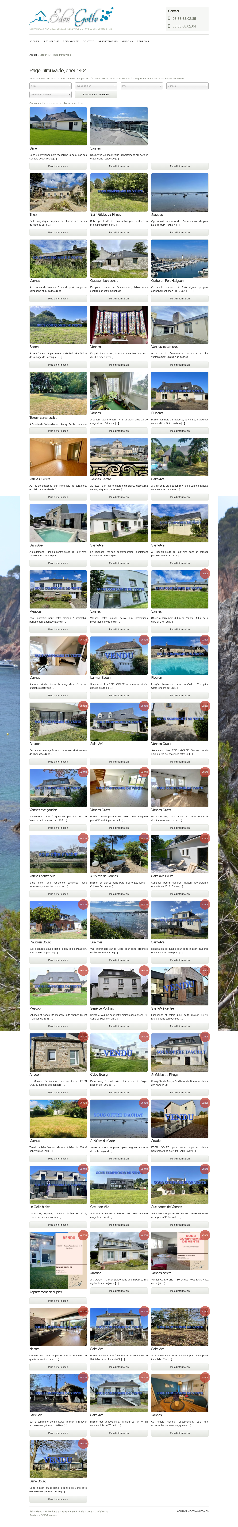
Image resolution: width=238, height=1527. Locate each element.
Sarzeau (157, 215)
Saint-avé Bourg (162, 876)
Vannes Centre (39, 479)
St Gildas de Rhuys (164, 1075)
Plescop (34, 1008)
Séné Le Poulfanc (102, 1008)
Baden (34, 347)
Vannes (95, 148)
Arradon (34, 744)
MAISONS (127, 42)
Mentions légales (198, 1511)
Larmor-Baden (100, 678)
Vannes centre (161, 1273)
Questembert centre (104, 281)
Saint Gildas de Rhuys (105, 214)
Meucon (35, 611)
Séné (33, 148)
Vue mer (96, 942)
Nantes (34, 1349)
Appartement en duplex (45, 1292)
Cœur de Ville (99, 1207)
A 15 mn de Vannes (104, 876)
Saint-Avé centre (162, 1008)
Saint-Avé (157, 479)
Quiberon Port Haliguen (167, 281)
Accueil (34, 42)
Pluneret (157, 413)
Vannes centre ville (42, 876)
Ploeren (156, 678)
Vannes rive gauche (43, 810)
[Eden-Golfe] (74, 17)
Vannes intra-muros (164, 347)
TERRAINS (143, 42)
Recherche (51, 42)
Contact (88, 42)
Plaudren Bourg (40, 942)
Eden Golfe (71, 42)
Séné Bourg (37, 1481)
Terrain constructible (43, 418)
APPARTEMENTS (108, 42)
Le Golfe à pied (39, 1207)
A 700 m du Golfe (102, 1141)
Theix (33, 214)
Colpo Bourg (99, 1074)
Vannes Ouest (161, 744)
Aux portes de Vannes (166, 1207)
